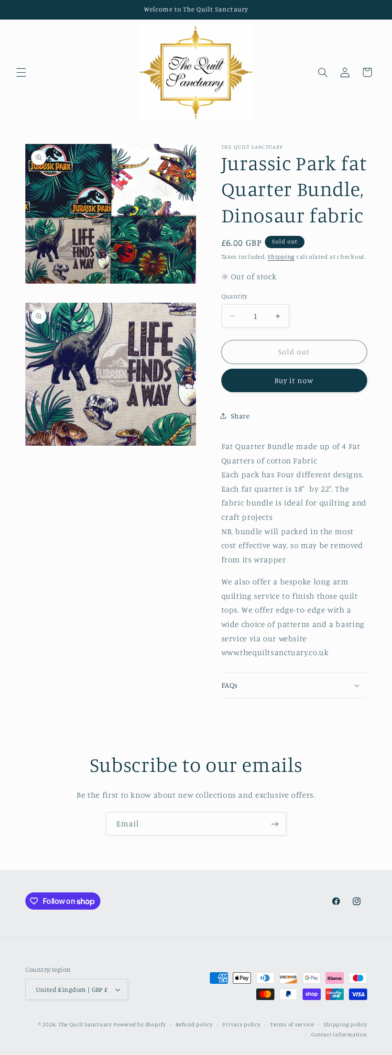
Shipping (281, 256)
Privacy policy (241, 1024)
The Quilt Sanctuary (85, 1024)
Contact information (339, 1034)
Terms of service (292, 1024)
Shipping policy (345, 1024)
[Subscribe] (275, 823)
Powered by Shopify (139, 1024)
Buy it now (294, 380)
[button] (21, 72)
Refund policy (194, 1024)
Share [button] (240, 416)
